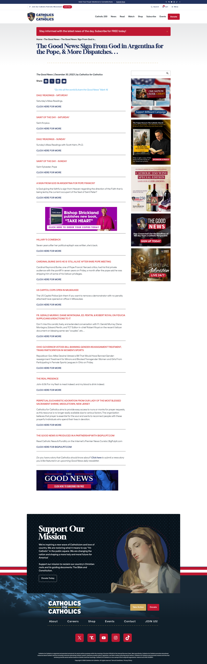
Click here (96, 458)
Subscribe (151, 17)
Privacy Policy (128, 660)
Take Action (138, 607)
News (113, 17)
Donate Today (47, 578)
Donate (173, 17)
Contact (130, 621)
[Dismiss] (179, 2)
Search (168, 74)
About (53, 621)
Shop (140, 17)
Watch (131, 17)
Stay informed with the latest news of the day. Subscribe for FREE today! (82, 31)
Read (122, 17)
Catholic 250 (101, 17)
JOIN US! (151, 621)
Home (39, 40)
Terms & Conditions (117, 660)
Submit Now (120, 2)
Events (163, 17)
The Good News (51, 40)
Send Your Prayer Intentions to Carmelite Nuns (96, 2)
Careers (73, 621)
